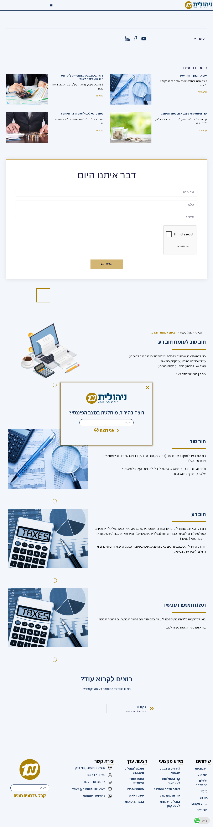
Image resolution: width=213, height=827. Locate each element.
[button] (147, 387)
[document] (106, 413)
